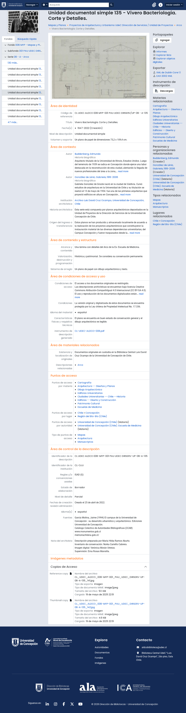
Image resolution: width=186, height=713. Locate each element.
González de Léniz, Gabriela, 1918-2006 (96, 177)
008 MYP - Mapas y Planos (30, 45)
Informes (161, 51)
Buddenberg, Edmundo (88, 154)
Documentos (102, 652)
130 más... (13, 62)
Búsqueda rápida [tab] (26, 39)
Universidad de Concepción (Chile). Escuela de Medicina (109, 425)
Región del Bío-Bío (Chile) (92, 416)
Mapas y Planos (57, 25)
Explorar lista (163, 55)
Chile (80, 412)
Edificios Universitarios (90, 393)
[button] (154, 5)
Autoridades (102, 647)
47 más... (13, 122)
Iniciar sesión (173, 4)
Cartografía (84, 382)
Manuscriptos (85, 442)
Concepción (92, 412)
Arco (179, 25)
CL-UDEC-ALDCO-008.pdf (89, 331)
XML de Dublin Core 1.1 (168, 72)
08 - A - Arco (21, 56)
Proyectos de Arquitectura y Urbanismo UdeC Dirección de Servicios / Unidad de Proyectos (121, 25)
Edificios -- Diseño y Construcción (97, 400)
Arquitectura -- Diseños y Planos (96, 386)
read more (123, 171)
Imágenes (100, 663)
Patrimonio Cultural (89, 403)
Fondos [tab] (8, 39)
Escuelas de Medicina (90, 407)
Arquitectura (85, 438)
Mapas (81, 435)
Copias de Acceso (64, 567)
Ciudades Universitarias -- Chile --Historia (101, 396)
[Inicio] (13, 5)
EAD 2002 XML (164, 76)
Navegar (31, 4)
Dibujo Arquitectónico (90, 389)
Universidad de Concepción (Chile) (97, 422)
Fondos (99, 657)
